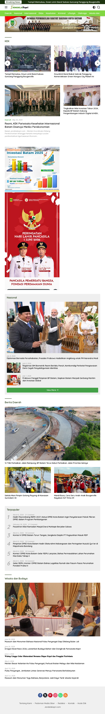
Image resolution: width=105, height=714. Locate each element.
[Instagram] (55, 695)
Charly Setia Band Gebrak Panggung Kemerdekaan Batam (71, 75)
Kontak (71, 703)
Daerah (8, 120)
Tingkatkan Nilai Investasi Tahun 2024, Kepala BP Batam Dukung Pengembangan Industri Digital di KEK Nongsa (80, 111)
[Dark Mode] (94, 7)
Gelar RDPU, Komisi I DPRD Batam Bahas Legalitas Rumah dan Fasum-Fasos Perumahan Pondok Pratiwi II (53, 564)
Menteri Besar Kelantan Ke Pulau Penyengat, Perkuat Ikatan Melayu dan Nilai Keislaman (44, 663)
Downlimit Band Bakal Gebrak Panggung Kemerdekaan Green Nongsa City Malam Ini (25, 75)
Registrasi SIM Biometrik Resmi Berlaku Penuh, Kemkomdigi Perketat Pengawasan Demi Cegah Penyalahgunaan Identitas (60, 366)
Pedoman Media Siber (45, 703)
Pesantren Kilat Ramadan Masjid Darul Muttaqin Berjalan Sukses (42, 526)
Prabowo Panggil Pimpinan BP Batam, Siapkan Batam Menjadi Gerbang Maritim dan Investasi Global (59, 379)
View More (52, 390)
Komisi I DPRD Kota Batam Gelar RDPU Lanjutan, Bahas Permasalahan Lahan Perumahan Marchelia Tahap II (53, 554)
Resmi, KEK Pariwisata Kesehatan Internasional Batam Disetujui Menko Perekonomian (32, 125)
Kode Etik (82, 703)
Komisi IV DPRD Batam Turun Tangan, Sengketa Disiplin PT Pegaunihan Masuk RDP (50, 535)
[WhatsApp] (60, 695)
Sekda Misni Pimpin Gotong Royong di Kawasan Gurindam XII (26, 496)
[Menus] (6, 7)
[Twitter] (45, 695)
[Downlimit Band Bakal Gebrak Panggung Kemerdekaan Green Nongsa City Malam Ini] (28, 58)
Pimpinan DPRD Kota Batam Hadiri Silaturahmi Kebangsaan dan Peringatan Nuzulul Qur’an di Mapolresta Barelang (55, 544)
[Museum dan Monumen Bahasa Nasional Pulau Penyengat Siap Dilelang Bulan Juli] (52, 610)
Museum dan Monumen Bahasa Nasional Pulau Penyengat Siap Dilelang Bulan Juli (42, 641)
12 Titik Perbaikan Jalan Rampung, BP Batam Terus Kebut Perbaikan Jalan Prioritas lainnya (46, 463)
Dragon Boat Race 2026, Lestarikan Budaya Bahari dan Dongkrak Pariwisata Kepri (43, 649)
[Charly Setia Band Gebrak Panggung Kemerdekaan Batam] (77, 58)
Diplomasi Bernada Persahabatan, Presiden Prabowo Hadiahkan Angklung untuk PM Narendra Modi (52, 358)
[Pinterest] (50, 695)
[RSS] (65, 695)
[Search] (98, 7)
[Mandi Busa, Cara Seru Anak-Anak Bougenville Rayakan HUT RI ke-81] (77, 480)
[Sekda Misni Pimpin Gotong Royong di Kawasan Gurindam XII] (28, 480)
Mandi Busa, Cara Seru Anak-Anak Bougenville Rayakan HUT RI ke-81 (75, 496)
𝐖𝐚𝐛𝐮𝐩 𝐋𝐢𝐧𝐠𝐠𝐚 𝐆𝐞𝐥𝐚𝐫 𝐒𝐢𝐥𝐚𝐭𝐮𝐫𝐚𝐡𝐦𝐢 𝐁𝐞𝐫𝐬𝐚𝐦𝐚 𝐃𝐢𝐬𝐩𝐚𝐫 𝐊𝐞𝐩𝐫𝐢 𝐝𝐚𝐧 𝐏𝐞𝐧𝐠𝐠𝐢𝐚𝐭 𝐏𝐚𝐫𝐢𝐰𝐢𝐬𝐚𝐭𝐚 (39, 656)
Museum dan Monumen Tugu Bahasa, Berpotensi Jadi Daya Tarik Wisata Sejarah (42, 678)
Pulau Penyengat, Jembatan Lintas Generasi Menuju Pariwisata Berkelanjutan (40, 671)
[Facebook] (40, 695)
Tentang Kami (25, 703)
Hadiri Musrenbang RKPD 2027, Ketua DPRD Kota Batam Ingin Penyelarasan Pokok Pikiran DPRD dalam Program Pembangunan (54, 518)
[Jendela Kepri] (19, 7)
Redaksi (61, 703)
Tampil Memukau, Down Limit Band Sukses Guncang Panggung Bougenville (39, 2)
